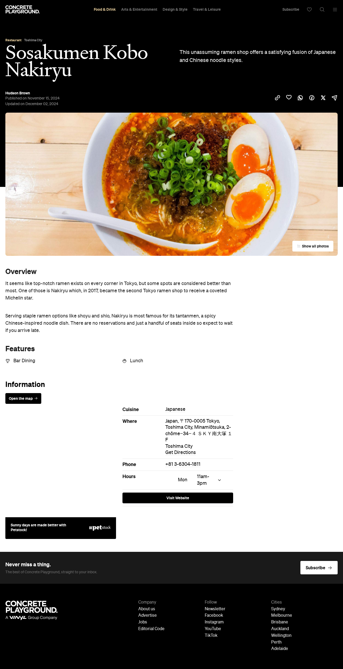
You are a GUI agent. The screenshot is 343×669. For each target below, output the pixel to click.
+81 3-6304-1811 (182, 464)
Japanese (175, 409)
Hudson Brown (17, 93)
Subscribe (290, 9)
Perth (276, 642)
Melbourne (281, 615)
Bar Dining (24, 360)
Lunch (136, 360)
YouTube (213, 629)
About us (146, 609)
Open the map (21, 398)
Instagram (214, 622)
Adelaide (279, 649)
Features (20, 348)
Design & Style (175, 9)
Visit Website (177, 498)
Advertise (147, 615)
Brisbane (279, 622)
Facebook (214, 615)
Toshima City (179, 446)
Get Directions (180, 452)
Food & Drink (105, 9)
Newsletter (215, 609)
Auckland (280, 629)
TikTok (211, 636)
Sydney (278, 609)
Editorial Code (151, 629)
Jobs (142, 622)
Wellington (281, 636)
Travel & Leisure (207, 9)
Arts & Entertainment (139, 9)
